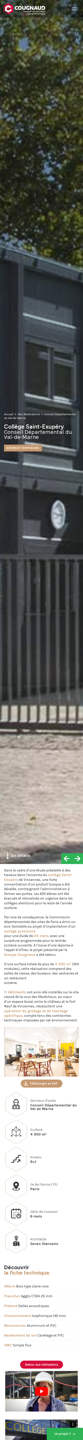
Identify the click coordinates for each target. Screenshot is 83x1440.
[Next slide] (72, 1051)
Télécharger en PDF (43, 1083)
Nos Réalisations (29, 414)
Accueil (8, 414)
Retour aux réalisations (41, 1364)
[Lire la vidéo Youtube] (41, 1391)
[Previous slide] (10, 1051)
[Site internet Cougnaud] (34, 9)
